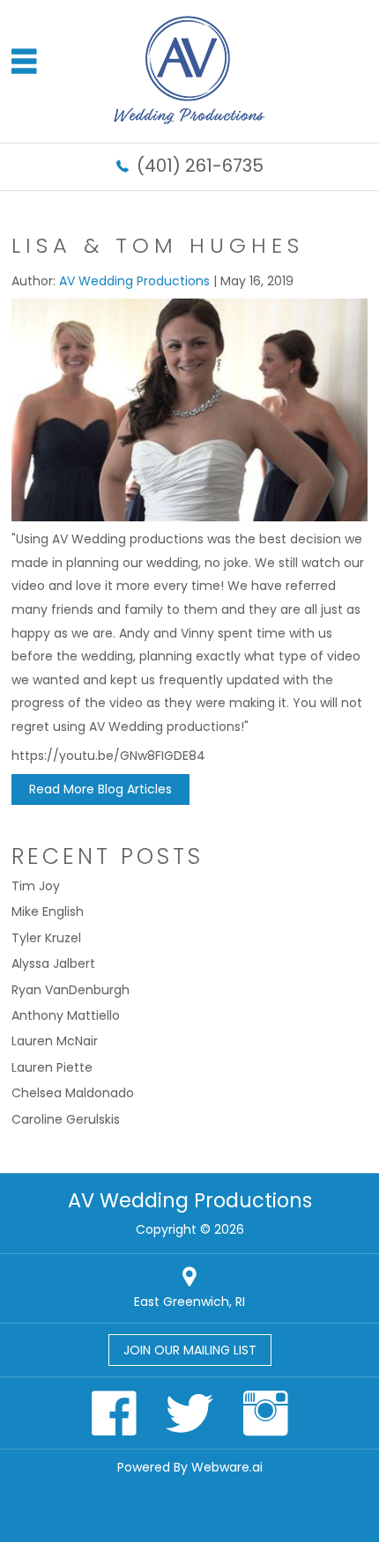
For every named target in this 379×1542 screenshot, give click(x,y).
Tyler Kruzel (46, 938)
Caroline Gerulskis (65, 1119)
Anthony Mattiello (65, 1015)
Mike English (47, 911)
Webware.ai (227, 1467)
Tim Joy (35, 886)
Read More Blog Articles (100, 789)
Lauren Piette (52, 1067)
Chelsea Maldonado (72, 1093)
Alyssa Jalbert (53, 963)
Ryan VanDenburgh (70, 990)
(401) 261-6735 (200, 165)
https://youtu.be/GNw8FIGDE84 (108, 755)
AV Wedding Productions (190, 1200)
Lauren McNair (54, 1041)
